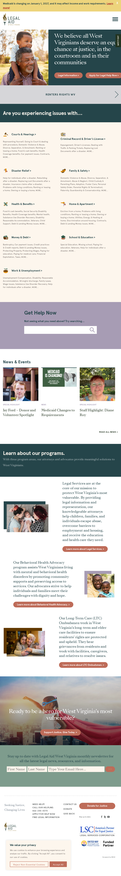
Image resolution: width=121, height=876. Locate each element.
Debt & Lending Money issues (25, 223)
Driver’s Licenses (82, 145)
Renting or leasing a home (83, 214)
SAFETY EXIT (118, 41)
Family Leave (45, 281)
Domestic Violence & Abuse (31, 144)
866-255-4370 (40, 811)
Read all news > (108, 432)
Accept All (58, 864)
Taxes (17, 257)
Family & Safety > (79, 170)
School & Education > (82, 237)
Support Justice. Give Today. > (60, 732)
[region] (38, 855)
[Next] (115, 94)
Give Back (69, 814)
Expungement (66, 145)
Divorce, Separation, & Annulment (19, 148)
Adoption (80, 184)
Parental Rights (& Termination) (87, 187)
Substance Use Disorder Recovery (18, 217)
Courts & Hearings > (24, 134)
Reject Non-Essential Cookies (29, 864)
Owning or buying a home (23, 190)
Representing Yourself (13, 141)
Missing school (85, 244)
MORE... (6, 157)
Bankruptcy (8, 244)
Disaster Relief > (21, 170)
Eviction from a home (70, 211)
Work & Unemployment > (27, 270)
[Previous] (5, 94)
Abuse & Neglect (79, 181)
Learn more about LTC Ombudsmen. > (83, 665)
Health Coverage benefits (23, 214)
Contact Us (70, 804)
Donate (67, 809)
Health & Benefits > (23, 204)
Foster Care (91, 184)
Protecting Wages (31, 251)
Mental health (42, 214)
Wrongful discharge (28, 281)
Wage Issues (8, 284)
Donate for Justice (97, 805)
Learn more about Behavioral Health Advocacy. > (43, 604)
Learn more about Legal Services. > (85, 549)
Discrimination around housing (81, 220)
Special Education (68, 244)
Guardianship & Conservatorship (85, 190)
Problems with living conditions (17, 187)
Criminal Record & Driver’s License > (82, 138)
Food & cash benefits (27, 151)
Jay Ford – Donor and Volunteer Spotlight (19, 412)
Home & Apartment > (82, 204)
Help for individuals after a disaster (19, 178)
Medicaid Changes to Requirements (58, 412)
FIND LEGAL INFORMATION (46, 817)
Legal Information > (68, 75)
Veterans (35, 220)
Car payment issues (30, 154)
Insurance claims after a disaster (26, 184)
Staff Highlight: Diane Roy (97, 412)
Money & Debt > (21, 237)
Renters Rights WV (60, 94)
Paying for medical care (25, 254)
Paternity (64, 190)
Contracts (44, 154)
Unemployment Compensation (17, 278)
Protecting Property (12, 251)
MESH (113, 857)
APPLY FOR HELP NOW (43, 814)
